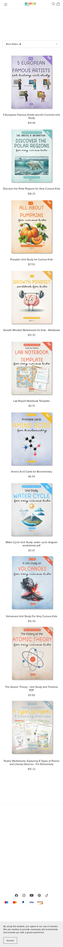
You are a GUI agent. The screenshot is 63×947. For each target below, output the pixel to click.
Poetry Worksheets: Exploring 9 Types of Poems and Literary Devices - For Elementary (31, 762)
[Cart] (59, 4)
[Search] (53, 4)
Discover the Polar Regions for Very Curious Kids (31, 188)
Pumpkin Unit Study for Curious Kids (31, 259)
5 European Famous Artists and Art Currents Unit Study (31, 116)
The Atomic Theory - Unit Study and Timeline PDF (31, 688)
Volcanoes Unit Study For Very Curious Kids (31, 616)
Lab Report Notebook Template (31, 401)
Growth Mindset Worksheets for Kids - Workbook (31, 330)
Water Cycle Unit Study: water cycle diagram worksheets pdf (31, 544)
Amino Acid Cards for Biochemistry (31, 471)
